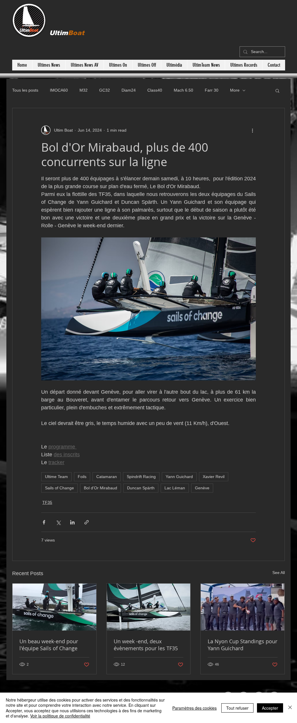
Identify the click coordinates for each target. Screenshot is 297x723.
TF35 (47, 502)
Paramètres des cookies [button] (194, 708)
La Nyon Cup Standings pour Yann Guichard (242, 645)
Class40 (154, 90)
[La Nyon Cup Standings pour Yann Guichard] (243, 607)
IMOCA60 (59, 90)
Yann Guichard (179, 476)
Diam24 (129, 90)
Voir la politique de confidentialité (60, 716)
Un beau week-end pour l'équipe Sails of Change (48, 645)
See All (278, 572)
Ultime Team (56, 476)
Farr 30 (211, 90)
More (235, 90)
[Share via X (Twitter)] (58, 522)
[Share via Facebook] (44, 522)
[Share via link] (86, 522)
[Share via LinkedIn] (72, 522)
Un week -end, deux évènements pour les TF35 (146, 645)
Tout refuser (237, 708)
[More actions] (252, 130)
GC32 (104, 90)
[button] (277, 90)
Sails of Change (59, 488)
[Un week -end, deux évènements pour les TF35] (149, 607)
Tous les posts (25, 90)
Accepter (270, 708)
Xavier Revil (213, 476)
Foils (82, 476)
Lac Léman (174, 488)
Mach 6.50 (183, 90)
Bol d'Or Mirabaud (100, 488)
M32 (83, 90)
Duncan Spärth (141, 488)
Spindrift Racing (141, 476)
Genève (202, 488)
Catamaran (106, 476)
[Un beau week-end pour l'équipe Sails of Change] (54, 607)
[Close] (290, 707)
